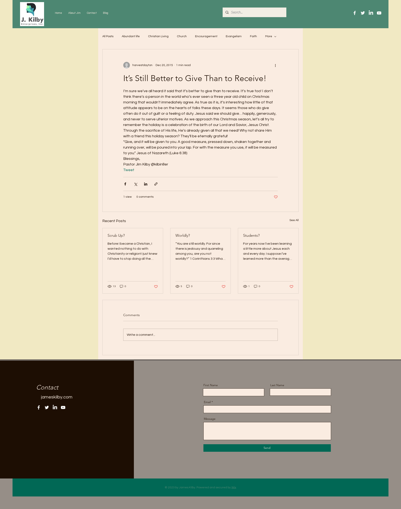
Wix (233, 487)
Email (207, 402)
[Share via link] (156, 184)
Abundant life (131, 36)
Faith (253, 36)
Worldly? (182, 235)
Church (182, 36)
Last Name (277, 385)
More (268, 36)
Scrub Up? (116, 235)
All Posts (107, 36)
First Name (210, 385)
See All (294, 220)
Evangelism (234, 36)
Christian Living (158, 36)
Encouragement (206, 36)
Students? (251, 235)
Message (210, 418)
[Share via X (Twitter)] (135, 184)
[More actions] (275, 65)
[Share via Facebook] (125, 184)
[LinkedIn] (371, 13)
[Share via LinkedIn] (146, 184)
